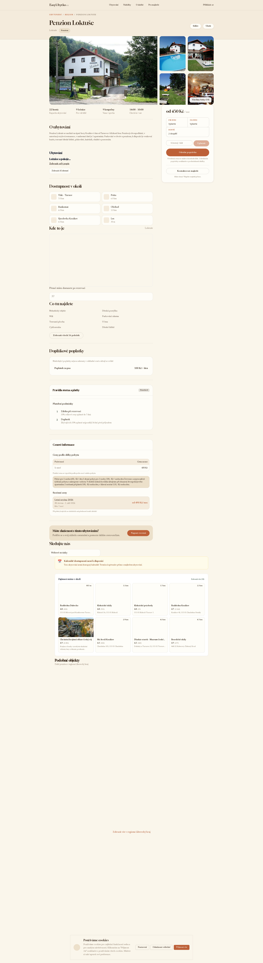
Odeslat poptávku (187, 152)
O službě (139, 5)
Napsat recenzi (138, 533)
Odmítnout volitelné (161, 947)
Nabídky (127, 5)
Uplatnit (201, 143)
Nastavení (142, 947)
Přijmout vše (181, 947)
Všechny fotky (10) (200, 100)
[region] (101, 260)
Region (69, 15)
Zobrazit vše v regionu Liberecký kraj (131, 832)
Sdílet (195, 26)
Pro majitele (153, 5)
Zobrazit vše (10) (197, 579)
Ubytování (113, 5)
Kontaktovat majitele (187, 171)
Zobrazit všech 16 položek (66, 335)
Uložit (208, 26)
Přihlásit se (208, 5)
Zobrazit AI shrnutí (60, 171)
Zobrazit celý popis (59, 164)
